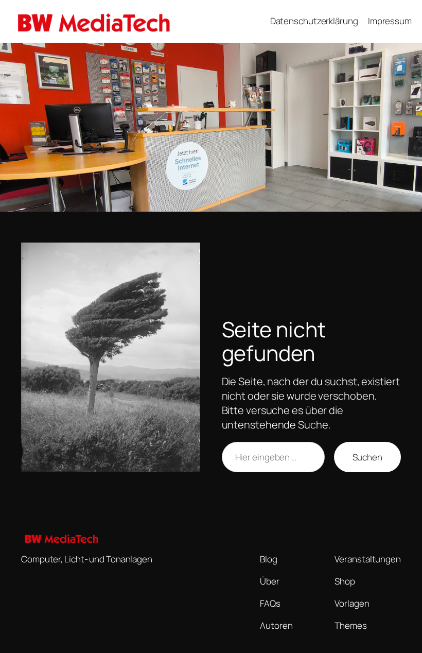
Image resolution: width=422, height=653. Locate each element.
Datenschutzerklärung (314, 21)
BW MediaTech (219, 21)
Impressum (390, 21)
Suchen (367, 457)
